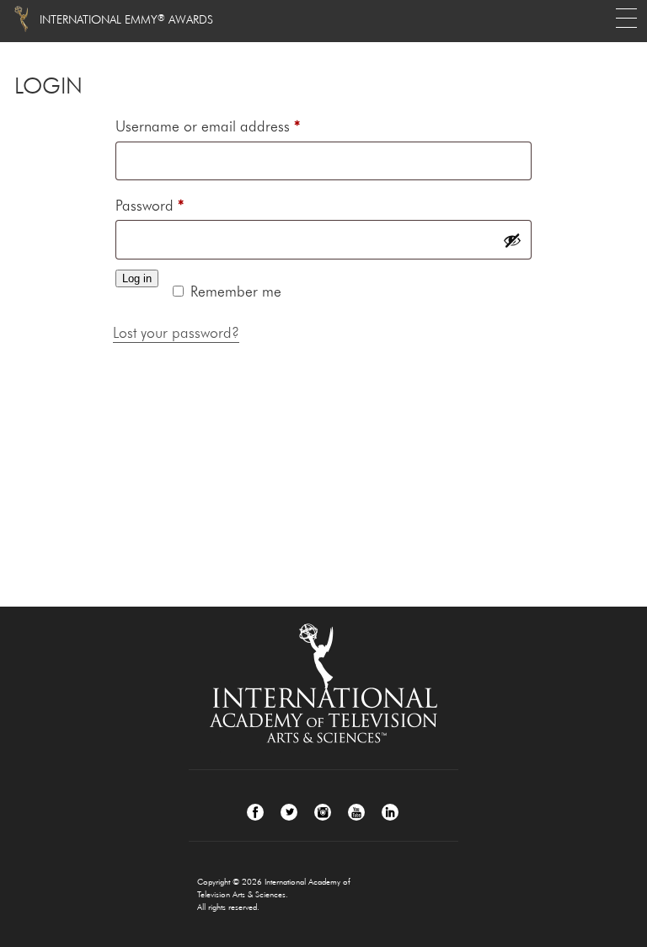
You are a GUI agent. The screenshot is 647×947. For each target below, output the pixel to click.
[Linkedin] (390, 812)
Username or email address (235, 125)
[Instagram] (322, 812)
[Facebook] (255, 812)
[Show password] (512, 240)
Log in (137, 278)
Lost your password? (176, 332)
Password (176, 205)
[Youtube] (356, 812)
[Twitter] (289, 812)
